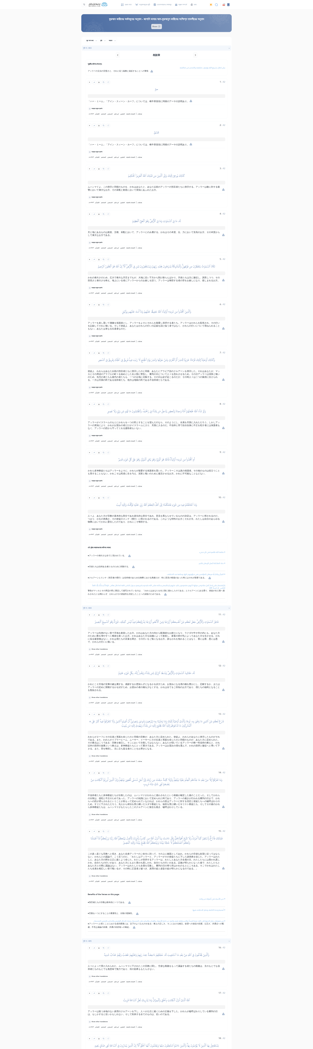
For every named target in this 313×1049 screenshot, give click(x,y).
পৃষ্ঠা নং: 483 (87, 48)
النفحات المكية (130, 114)
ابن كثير (116, 114)
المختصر (103, 114)
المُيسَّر (97, 114)
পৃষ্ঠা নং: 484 (87, 608)
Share (155, 26)
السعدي (110, 114)
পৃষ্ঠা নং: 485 (87, 941)
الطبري (122, 114)
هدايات (140, 114)
